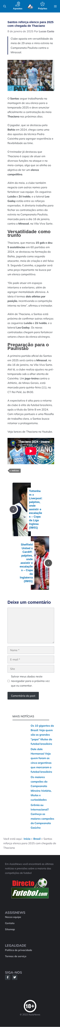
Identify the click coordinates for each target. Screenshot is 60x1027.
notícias (15, 471)
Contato (9, 923)
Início (27, 838)
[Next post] (48, 563)
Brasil (36, 838)
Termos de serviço (15, 956)
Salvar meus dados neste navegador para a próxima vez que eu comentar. (30, 681)
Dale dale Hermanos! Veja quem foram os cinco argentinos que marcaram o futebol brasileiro (41, 760)
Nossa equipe (13, 917)
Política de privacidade (18, 950)
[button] (4, 6)
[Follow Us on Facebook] (7, 977)
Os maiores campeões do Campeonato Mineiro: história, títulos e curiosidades (41, 788)
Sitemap (10, 929)
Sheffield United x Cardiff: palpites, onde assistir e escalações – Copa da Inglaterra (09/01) (26, 563)
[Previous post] (13, 509)
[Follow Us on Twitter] (14, 977)
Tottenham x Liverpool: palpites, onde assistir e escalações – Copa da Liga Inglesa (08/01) (35, 509)
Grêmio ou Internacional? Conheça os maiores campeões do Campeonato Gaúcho (42, 816)
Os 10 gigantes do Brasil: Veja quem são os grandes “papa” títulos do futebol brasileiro (42, 734)
